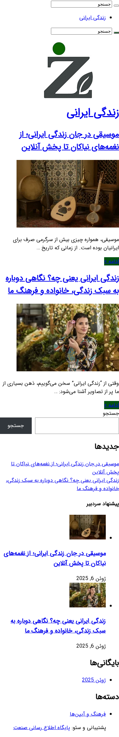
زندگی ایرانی (92, 18)
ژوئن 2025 (94, 680)
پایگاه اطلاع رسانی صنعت (41, 727)
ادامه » (111, 261)
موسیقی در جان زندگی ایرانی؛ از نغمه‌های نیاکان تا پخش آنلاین (69, 140)
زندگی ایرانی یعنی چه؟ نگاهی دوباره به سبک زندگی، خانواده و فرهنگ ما (62, 284)
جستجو (111, 413)
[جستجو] (116, 6)
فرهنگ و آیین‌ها (88, 714)
